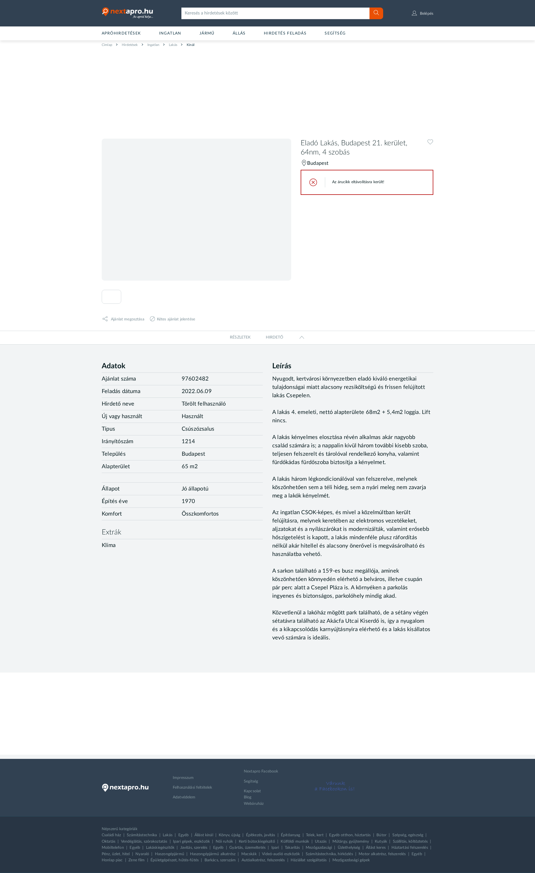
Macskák (249, 854)
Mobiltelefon (113, 848)
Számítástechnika (142, 835)
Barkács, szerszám (220, 860)
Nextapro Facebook (261, 771)
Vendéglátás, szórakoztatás (144, 841)
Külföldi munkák (295, 841)
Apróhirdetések (121, 33)
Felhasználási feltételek (192, 787)
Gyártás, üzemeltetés (247, 848)
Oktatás (108, 841)
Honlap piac (112, 860)
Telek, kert (315, 835)
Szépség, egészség (407, 835)
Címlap (107, 44)
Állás (239, 33)
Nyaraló (142, 854)
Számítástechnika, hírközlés (329, 854)
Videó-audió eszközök (281, 854)
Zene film (136, 860)
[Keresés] (376, 13)
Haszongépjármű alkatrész (212, 854)
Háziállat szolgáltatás (309, 860)
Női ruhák (224, 841)
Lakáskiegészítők (160, 848)
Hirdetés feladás (285, 33)
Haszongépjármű (169, 854)
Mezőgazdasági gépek (351, 860)
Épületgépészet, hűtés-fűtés (174, 860)
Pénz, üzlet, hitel (116, 854)
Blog (248, 797)
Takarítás (292, 848)
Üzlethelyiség (349, 848)
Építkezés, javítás (260, 835)
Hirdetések (129, 44)
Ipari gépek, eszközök (191, 841)
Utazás (321, 841)
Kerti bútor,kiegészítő (257, 841)
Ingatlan (170, 33)
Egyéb (183, 835)
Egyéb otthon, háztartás (350, 835)
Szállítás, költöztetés (410, 841)
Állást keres (376, 848)
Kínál (190, 44)
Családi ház (111, 835)
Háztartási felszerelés (409, 848)
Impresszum (183, 778)
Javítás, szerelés (193, 848)
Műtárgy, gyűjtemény (350, 841)
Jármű (207, 33)
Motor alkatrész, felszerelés (382, 854)
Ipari (275, 848)
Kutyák (381, 841)
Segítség (335, 33)
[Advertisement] (267, 91)
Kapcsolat (252, 791)
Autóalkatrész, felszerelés (263, 860)
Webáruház (254, 804)
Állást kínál (203, 835)
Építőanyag (290, 835)
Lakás (172, 44)
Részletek (240, 337)
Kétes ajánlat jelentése (176, 319)
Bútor (381, 835)
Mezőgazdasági (319, 848)
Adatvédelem (184, 797)
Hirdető (274, 337)
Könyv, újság (229, 835)
